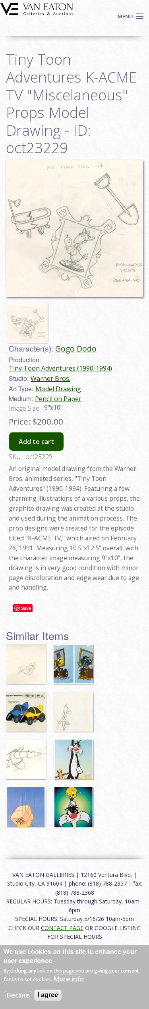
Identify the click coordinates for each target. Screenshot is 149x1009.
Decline (18, 995)
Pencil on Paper (58, 398)
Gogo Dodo (76, 348)
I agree (48, 995)
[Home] (37, 8)
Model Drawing (58, 388)
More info (69, 978)
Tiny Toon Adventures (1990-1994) (60, 368)
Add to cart (36, 441)
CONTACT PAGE (62, 928)
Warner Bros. (50, 378)
